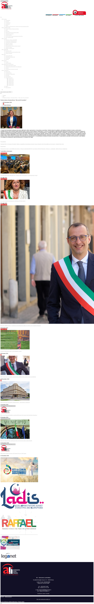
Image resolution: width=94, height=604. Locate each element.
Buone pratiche (8, 63)
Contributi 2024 (11, 85)
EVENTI (4, 54)
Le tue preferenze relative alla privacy (9, 601)
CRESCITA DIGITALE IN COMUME (8, 406)
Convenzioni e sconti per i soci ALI (12, 69)
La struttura (8, 24)
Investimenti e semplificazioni (11, 42)
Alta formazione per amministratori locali (13, 52)
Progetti (7, 61)
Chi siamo (5, 19)
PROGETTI (5, 60)
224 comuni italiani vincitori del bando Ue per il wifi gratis (13, 453)
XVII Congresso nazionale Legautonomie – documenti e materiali (15, 402)
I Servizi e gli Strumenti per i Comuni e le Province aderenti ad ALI (17, 26)
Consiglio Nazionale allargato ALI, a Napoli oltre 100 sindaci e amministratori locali (19, 175)
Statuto (7, 25)
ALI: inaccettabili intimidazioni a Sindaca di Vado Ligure (13, 201)
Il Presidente (8, 20)
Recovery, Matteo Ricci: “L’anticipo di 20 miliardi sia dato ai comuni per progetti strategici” (21, 325)
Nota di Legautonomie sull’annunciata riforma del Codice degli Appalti (16, 440)
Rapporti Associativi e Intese (11, 65)
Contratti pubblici (9, 35)
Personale (7, 31)
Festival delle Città (9, 55)
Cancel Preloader (4, 1)
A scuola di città (8, 50)
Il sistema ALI (8, 22)
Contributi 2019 (11, 79)
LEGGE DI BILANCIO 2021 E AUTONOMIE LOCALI (11, 351)
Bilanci (7, 86)
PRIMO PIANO (4, 153)
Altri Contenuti (8, 87)
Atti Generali (8, 71)
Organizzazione (8, 72)
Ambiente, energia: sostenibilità (11, 39)
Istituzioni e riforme (9, 43)
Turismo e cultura (9, 47)
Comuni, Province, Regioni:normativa (12, 29)
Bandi (7, 30)
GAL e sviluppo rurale (9, 37)
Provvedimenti (8, 76)
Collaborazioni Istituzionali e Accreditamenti (13, 66)
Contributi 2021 (11, 81)
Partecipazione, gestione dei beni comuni (13, 46)
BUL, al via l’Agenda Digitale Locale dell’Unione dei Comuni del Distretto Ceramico (19, 415)
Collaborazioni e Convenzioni (8, 64)
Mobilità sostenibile (9, 44)
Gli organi (7, 21)
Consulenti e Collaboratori (10, 74)
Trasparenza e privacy (10, 33)
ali (3, 96)
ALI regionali (8, 58)
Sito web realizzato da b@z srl (43, 599)
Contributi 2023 (11, 83)
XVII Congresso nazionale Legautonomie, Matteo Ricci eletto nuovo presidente (18, 377)
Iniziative (7, 59)
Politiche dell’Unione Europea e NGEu (12, 32)
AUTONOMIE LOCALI (6, 27)
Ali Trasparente (6, 70)
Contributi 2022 (11, 82)
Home (4, 95)
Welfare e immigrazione (10, 48)
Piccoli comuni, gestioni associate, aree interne (14, 36)
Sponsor (7, 68)
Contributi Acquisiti (9, 77)
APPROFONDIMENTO (5, 419)
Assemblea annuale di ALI (10, 57)
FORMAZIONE (5, 49)
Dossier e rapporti (9, 53)
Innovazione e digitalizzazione (11, 41)
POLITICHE (5, 38)
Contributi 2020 (11, 80)
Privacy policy (21, 601)
